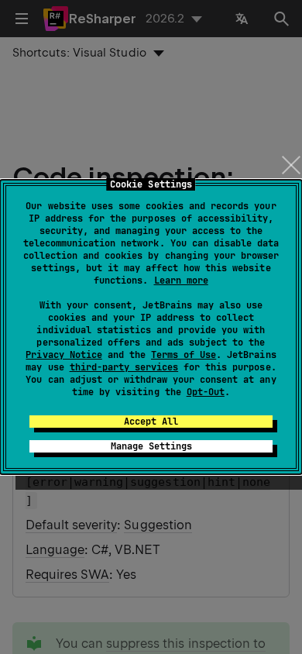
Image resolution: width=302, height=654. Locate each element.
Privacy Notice (63, 355)
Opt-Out (206, 392)
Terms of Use (183, 355)
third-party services (124, 367)
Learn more (181, 280)
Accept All (151, 421)
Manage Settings (151, 446)
